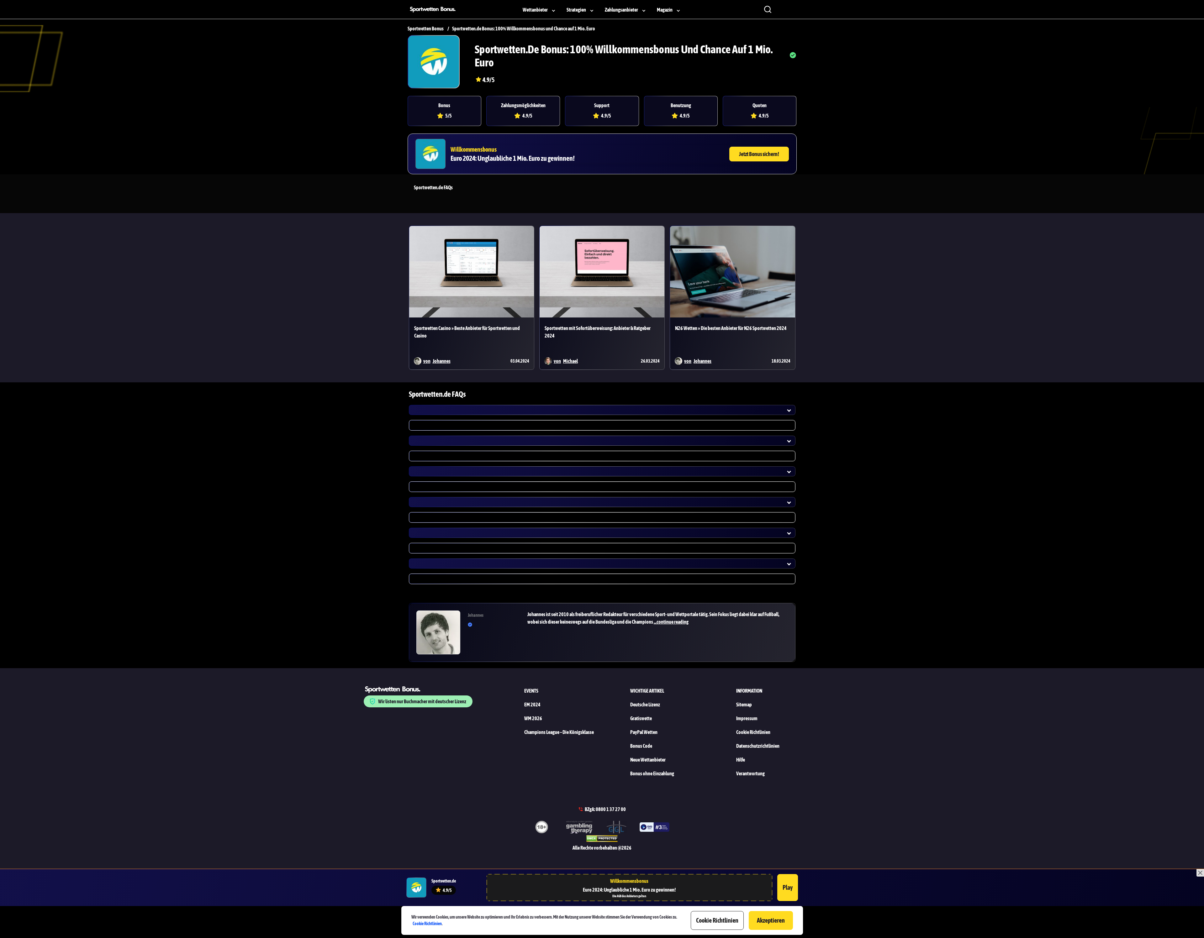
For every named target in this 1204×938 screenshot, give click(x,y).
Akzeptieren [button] (771, 920)
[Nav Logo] (434, 9)
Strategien (576, 10)
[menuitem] (540, 9)
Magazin (665, 10)
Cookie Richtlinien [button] (717, 920)
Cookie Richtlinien (427, 923)
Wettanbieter (535, 10)
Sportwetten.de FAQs (433, 187)
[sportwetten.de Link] (434, 61)
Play (788, 887)
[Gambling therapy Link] (579, 828)
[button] (657, 618)
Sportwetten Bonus (426, 28)
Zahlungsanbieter (621, 10)
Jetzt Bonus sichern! (759, 154)
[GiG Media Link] (654, 828)
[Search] (767, 9)
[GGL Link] (617, 828)
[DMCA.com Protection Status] (602, 839)
